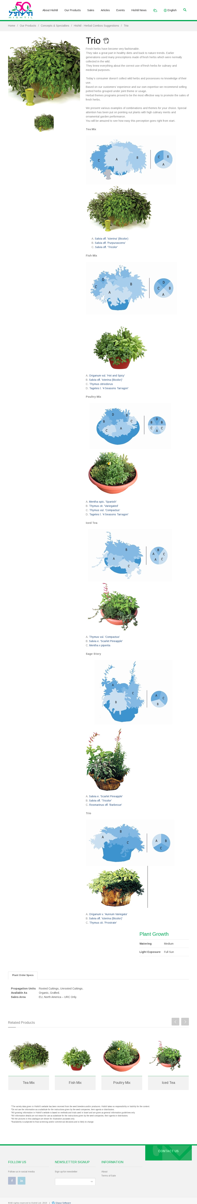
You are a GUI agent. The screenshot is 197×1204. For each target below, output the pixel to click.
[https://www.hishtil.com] (20, 10)
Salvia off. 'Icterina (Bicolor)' (106, 379)
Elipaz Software (63, 1203)
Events (120, 10)
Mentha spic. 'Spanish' (103, 501)
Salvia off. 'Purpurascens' (110, 242)
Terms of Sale (108, 1175)
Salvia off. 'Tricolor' (106, 247)
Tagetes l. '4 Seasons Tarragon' (109, 388)
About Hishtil (50, 10)
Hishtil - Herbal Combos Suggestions (96, 25)
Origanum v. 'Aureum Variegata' (108, 914)
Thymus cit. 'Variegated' (103, 505)
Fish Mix (75, 1083)
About (104, 1171)
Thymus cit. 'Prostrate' (102, 922)
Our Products (72, 10)
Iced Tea (168, 1083)
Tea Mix (29, 1083)
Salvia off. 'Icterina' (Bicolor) (111, 238)
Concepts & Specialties (55, 25)
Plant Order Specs (22, 975)
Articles (105, 10)
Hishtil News (139, 10)
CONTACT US (168, 1151)
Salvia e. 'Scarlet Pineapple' (106, 641)
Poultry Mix (121, 1083)
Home (11, 25)
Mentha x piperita (99, 645)
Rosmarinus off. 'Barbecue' (105, 804)
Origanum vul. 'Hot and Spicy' (107, 375)
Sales (90, 10)
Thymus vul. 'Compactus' (104, 510)
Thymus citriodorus (101, 384)
